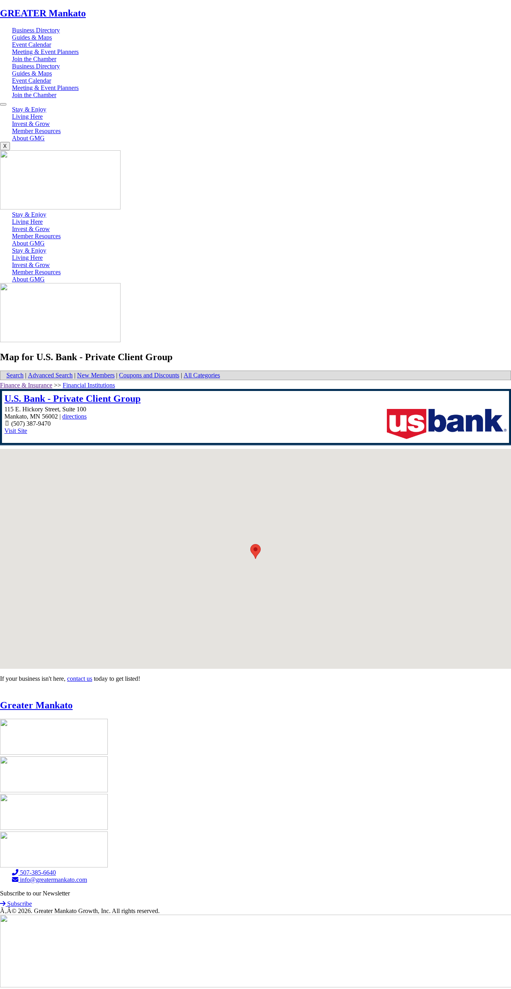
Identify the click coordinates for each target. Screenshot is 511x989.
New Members (96, 375)
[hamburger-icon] (3, 104)
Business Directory (36, 30)
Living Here (27, 116)
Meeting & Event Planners (45, 51)
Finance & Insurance (26, 385)
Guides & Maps (32, 37)
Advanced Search (50, 375)
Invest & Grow (31, 123)
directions (74, 416)
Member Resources (36, 131)
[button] (255, 551)
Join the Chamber (34, 59)
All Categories (202, 375)
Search (15, 375)
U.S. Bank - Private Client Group (72, 398)
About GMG (28, 138)
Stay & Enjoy (29, 109)
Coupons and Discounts (149, 375)
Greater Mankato (36, 705)
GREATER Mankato (43, 13)
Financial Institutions (89, 385)
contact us (79, 678)
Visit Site (15, 430)
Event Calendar (31, 44)
